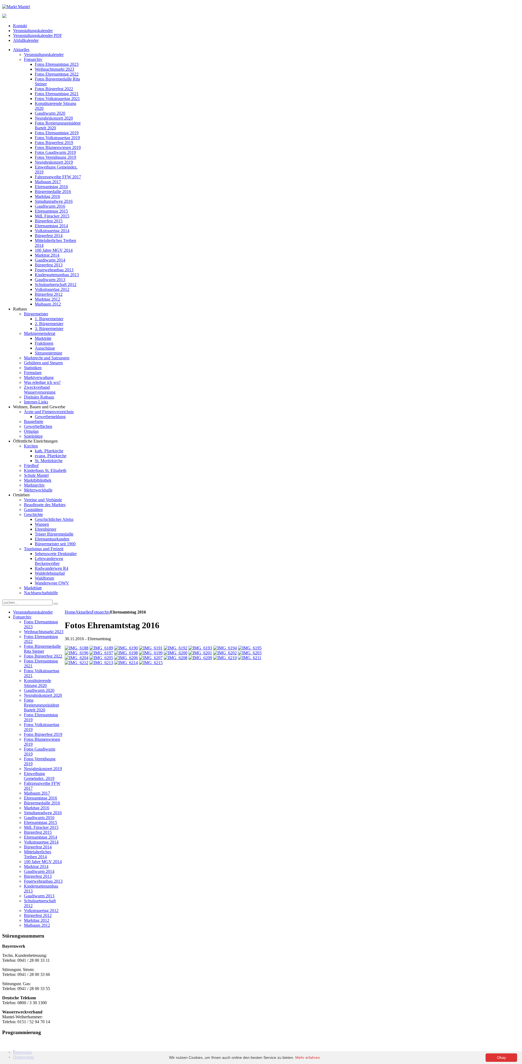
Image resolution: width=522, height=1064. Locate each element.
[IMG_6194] (225, 648)
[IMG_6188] (76, 648)
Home (70, 612)
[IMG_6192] (175, 648)
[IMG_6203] (250, 653)
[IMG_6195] (250, 648)
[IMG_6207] (151, 657)
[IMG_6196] (76, 653)
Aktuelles (83, 612)
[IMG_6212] (76, 662)
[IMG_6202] (225, 653)
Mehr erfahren (307, 1057)
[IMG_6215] (151, 662)
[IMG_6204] (76, 657)
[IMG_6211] (249, 657)
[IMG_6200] (175, 653)
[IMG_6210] (225, 657)
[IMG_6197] (101, 653)
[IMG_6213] (101, 662)
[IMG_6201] (200, 653)
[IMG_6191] (151, 648)
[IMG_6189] (101, 648)
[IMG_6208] (175, 657)
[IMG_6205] (101, 657)
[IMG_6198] (126, 653)
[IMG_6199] (151, 653)
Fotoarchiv (101, 612)
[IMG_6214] (126, 662)
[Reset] (56, 604)
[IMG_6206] (126, 657)
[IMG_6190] (126, 648)
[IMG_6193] (200, 648)
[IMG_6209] (200, 657)
